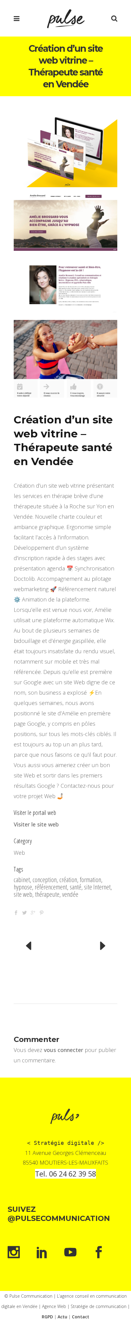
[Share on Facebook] (16, 911)
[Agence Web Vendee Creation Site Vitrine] (65, 148)
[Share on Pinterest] (41, 911)
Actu (62, 1317)
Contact (80, 1317)
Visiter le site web (36, 824)
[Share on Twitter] (24, 911)
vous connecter (63, 1050)
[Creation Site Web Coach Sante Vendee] (65, 285)
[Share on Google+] (33, 911)
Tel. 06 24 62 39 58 (65, 1174)
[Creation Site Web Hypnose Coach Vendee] (65, 359)
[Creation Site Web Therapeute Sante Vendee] (65, 222)
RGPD (47, 1317)
